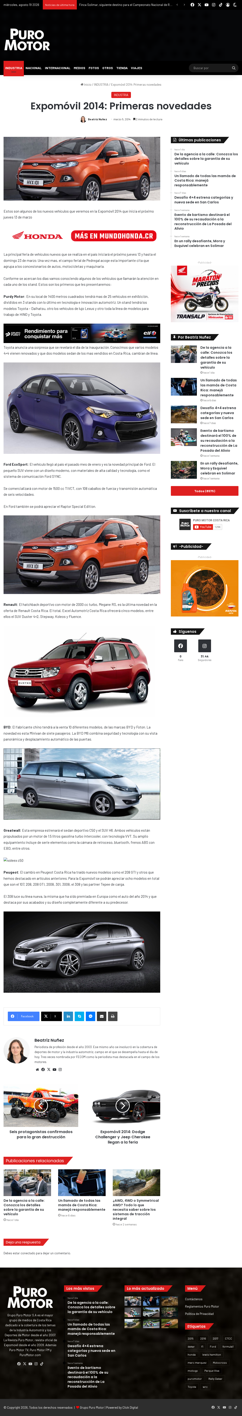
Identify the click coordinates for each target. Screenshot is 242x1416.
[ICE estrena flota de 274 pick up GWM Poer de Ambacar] (151, 1312)
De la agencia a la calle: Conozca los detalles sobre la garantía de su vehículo (24, 1207)
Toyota (192, 1386)
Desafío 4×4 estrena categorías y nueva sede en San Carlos (218, 413)
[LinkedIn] (68, 1016)
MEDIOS (79, 68)
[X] (49, 1069)
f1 (202, 1346)
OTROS (107, 68)
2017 (215, 1338)
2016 (203, 1338)
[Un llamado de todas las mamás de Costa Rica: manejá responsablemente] (82, 1182)
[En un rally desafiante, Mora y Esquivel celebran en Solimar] (184, 470)
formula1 (228, 1346)
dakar (191, 1346)
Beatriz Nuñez (97, 119)
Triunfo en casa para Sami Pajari (100, 5)
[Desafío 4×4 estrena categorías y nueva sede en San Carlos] (184, 414)
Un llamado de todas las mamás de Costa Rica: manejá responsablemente (81, 1205)
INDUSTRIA (13, 68)
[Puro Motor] (27, 39)
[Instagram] (60, 1069)
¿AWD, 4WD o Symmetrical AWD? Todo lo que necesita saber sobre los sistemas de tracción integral (136, 1209)
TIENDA (122, 68)
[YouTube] (54, 1069)
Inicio (87, 84)
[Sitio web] (37, 1069)
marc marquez (197, 1362)
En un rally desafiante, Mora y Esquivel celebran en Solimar (219, 468)
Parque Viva (211, 1370)
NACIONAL (34, 68)
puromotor (195, 1378)
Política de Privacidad (199, 1314)
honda (192, 1354)
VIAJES (136, 68)
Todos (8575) (204, 491)
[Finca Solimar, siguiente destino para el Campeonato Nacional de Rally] (169, 1323)
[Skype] (79, 1016)
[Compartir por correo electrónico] (101, 1016)
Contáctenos (194, 1299)
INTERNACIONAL (57, 68)
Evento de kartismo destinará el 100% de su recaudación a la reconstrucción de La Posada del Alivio (218, 440)
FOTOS (94, 68)
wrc (205, 1386)
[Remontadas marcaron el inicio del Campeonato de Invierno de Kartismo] (151, 1323)
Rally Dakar (215, 1378)
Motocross (220, 1362)
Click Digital (130, 1407)
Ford (213, 1346)
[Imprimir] (112, 1016)
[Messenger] (90, 1016)
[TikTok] (41, 1364)
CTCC (228, 1338)
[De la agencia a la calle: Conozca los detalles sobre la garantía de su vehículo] (27, 1182)
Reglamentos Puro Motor (202, 1306)
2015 (191, 1338)
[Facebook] (43, 1069)
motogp (193, 1370)
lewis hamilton (211, 1354)
